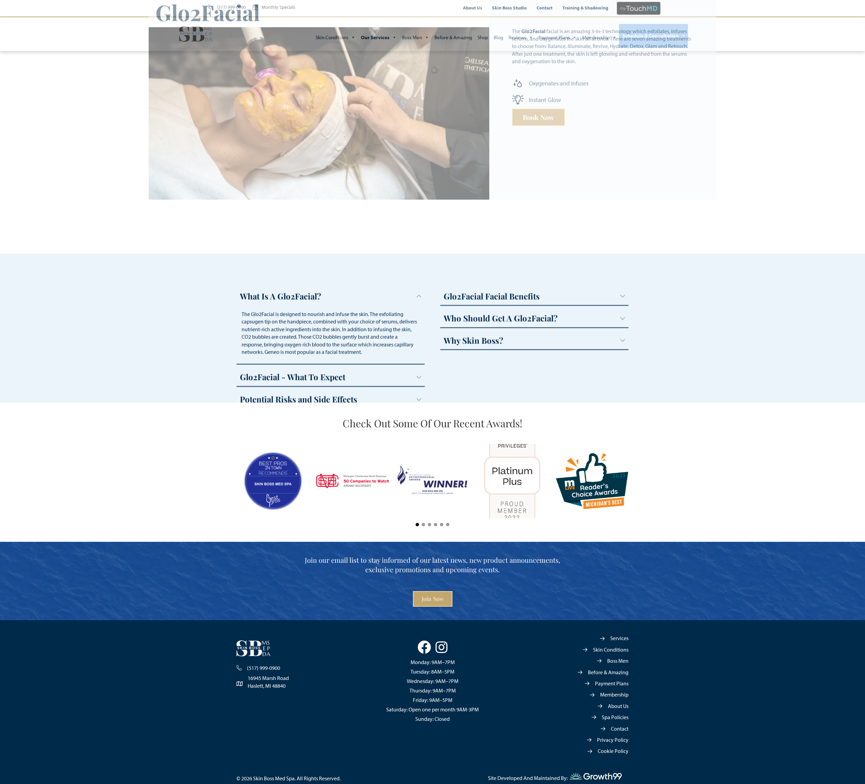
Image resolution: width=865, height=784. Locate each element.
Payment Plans (554, 37)
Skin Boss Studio (509, 8)
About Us (472, 8)
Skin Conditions (332, 37)
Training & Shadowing (585, 8)
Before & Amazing (453, 37)
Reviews (517, 37)
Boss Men (412, 37)
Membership (596, 37)
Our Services (375, 37)
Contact (544, 8)
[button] (417, 524)
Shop (482, 37)
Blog (498, 37)
